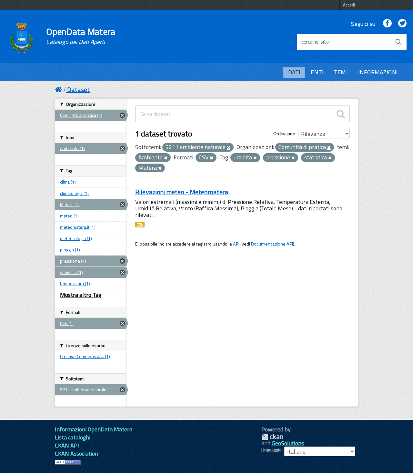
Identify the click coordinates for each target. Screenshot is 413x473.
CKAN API (67, 445)
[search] (341, 114)
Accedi (349, 5)
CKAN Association (76, 453)
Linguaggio (271, 450)
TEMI (341, 72)
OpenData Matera (80, 36)
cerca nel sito (315, 42)
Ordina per (283, 133)
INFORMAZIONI (378, 72)
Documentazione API (272, 243)
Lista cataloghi (72, 437)
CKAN (272, 436)
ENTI (317, 72)
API (236, 243)
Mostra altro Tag (80, 294)
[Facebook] (387, 23)
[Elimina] (228, 147)
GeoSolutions (288, 443)
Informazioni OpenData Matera (93, 429)
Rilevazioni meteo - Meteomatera (181, 192)
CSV (139, 224)
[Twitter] (402, 23)
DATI (294, 72)
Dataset (78, 90)
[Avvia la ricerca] (398, 42)
